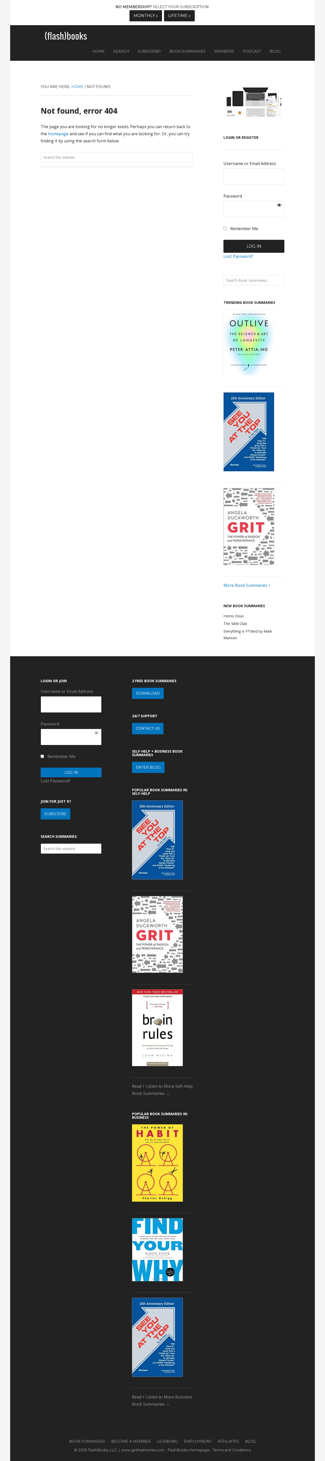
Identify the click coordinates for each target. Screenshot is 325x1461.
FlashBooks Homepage (188, 1450)
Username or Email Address (249, 163)
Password (232, 196)
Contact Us (148, 728)
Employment (198, 1441)
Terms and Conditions (232, 1450)
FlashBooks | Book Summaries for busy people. (66, 36)
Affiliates (228, 1441)
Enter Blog (148, 767)
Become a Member (131, 1441)
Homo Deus (233, 616)
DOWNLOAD (148, 693)
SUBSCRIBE (55, 814)
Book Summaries (87, 1441)
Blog (250, 1441)
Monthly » (146, 15)
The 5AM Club (235, 623)
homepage (58, 134)
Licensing (167, 1441)
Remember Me (243, 228)
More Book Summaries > (247, 585)
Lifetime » (179, 15)
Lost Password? (238, 256)
